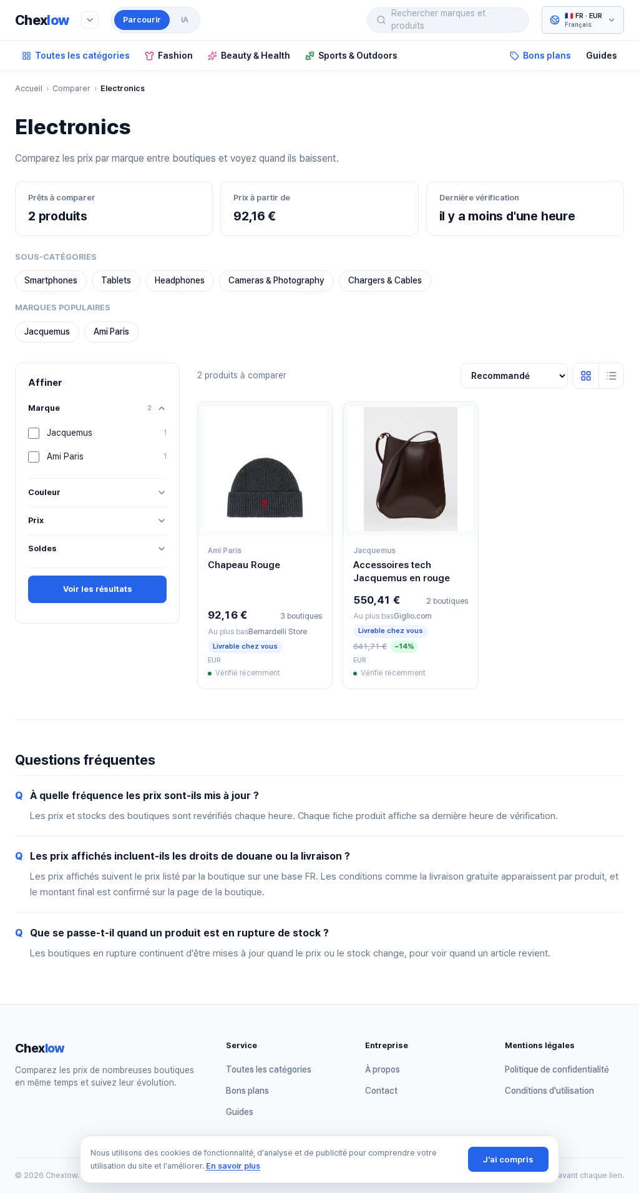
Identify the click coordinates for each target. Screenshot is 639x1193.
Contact (381, 1091)
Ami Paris (111, 331)
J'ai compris (508, 1159)
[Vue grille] (585, 375)
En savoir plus (233, 1166)
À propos (382, 1069)
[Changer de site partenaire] (90, 20)
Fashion (175, 55)
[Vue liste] (610, 375)
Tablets (116, 280)
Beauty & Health (255, 55)
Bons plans (547, 55)
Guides (601, 55)
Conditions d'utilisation (549, 1091)
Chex (42, 20)
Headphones (180, 280)
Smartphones (50, 280)
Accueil (28, 88)
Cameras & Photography (276, 280)
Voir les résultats (97, 589)
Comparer (71, 88)
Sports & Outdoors (358, 55)
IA (184, 19)
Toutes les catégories (82, 55)
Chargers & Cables (385, 280)
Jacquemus (47, 331)
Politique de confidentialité (557, 1069)
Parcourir (142, 19)
